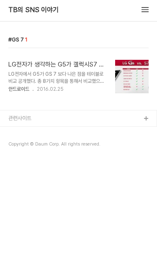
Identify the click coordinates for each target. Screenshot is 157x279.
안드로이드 (18, 89)
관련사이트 (19, 118)
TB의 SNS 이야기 (33, 10)
